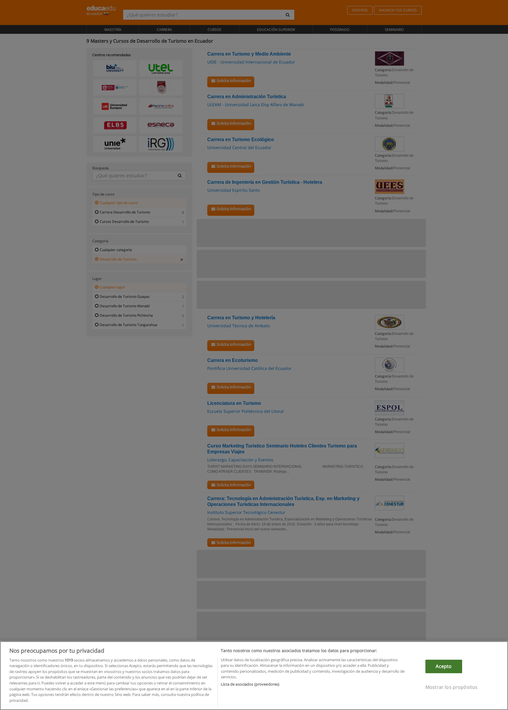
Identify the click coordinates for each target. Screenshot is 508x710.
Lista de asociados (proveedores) (250, 684)
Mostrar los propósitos (451, 687)
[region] (254, 675)
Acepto (444, 666)
